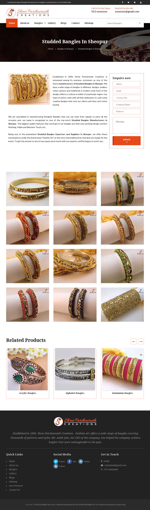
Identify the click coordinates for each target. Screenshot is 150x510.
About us (24, 23)
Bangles (38, 23)
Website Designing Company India (112, 504)
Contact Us (14, 490)
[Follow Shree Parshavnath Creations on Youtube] (141, 2)
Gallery (52, 23)
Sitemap (89, 23)
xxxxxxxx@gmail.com (127, 11)
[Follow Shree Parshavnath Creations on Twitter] (128, 2)
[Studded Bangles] (29, 191)
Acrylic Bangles (27, 393)
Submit (126, 139)
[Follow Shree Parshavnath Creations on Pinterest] (134, 2)
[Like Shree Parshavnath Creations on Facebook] (122, 2)
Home (12, 23)
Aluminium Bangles (122, 393)
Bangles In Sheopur (65, 49)
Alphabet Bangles (75, 393)
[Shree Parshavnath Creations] (28, 12)
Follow (62, 461)
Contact (75, 23)
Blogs (64, 23)
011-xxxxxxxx (99, 11)
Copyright (29, 504)
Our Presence (16, 486)
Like (74, 461)
